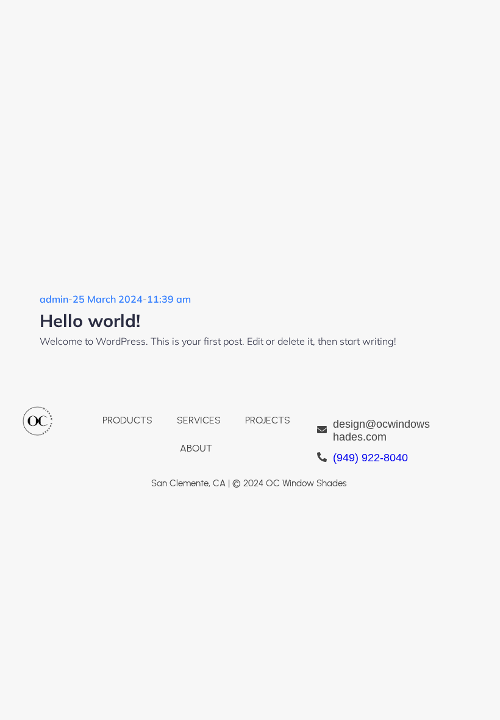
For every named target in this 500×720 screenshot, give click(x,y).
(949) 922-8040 (370, 458)
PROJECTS (267, 420)
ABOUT (196, 448)
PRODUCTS (127, 420)
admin (54, 299)
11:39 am (169, 299)
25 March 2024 (108, 299)
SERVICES (199, 420)
